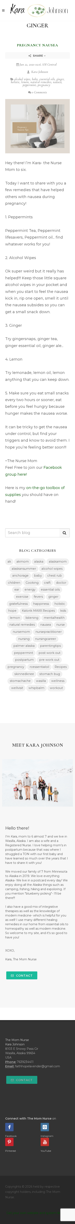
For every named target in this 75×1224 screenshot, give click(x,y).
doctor (61, 583)
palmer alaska (24, 646)
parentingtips (50, 646)
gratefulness (18, 604)
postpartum (24, 660)
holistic (15, 82)
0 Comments (39, 92)
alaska (38, 561)
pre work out (49, 660)
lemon (25, 82)
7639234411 (25, 1062)
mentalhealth (54, 618)
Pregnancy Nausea (37, 45)
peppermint (29, 85)
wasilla (41, 681)
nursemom (21, 632)
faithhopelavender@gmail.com (37, 1066)
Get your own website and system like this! (37, 1213)
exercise (22, 597)
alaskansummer (24, 569)
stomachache (20, 681)
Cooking (32, 583)
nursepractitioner (48, 632)
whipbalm (36, 688)
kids (63, 611)
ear (16, 589)
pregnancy (44, 85)
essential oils (47, 79)
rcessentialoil (39, 667)
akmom (22, 561)
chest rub (54, 575)
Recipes (61, 667)
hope (12, 611)
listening (31, 618)
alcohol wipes (22, 79)
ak (9, 561)
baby (35, 79)
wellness (57, 681)
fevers (38, 597)
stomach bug (49, 674)
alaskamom (58, 561)
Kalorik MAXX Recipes (38, 611)
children (14, 583)
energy (30, 589)
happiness (41, 604)
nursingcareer (45, 639)
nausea (57, 82)
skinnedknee (24, 674)
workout (56, 688)
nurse (60, 625)
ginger (60, 79)
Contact (24, 975)
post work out (49, 653)
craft (47, 583)
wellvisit (17, 688)
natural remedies (40, 82)
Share (38, 55)
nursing (24, 639)
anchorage (20, 575)
